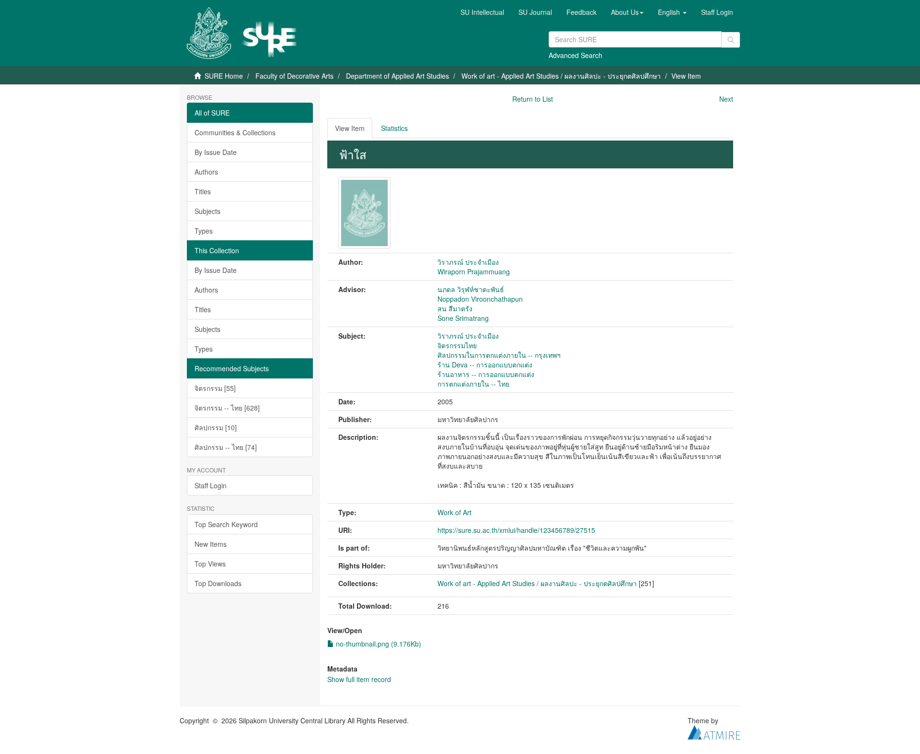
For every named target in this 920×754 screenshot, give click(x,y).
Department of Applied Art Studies (397, 76)
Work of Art (454, 512)
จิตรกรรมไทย (457, 345)
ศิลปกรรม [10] (216, 427)
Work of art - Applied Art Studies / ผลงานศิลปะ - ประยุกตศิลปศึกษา (561, 76)
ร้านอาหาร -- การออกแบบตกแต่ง (485, 374)
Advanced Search (575, 55)
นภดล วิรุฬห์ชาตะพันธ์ (470, 289)
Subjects (207, 211)
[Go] (730, 40)
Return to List (532, 99)
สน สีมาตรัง (454, 308)
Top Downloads (218, 583)
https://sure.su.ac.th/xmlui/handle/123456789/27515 (516, 530)
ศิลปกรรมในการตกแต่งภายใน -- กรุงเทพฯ (499, 355)
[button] (627, 12)
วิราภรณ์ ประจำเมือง (468, 262)
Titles (203, 191)
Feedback (581, 12)
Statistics (394, 128)
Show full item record (359, 679)
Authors (206, 172)
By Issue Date (216, 152)
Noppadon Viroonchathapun (480, 299)
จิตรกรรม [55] (215, 388)
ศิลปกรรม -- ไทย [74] (226, 447)
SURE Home (224, 76)
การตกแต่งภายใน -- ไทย (473, 384)
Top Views (210, 563)
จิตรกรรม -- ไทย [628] (227, 407)
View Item (350, 128)
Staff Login (211, 485)
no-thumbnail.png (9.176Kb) (377, 643)
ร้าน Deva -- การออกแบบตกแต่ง (484, 364)
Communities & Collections (235, 132)
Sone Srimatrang (463, 318)
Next (726, 99)
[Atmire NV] (714, 731)
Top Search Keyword (226, 524)
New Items (211, 544)
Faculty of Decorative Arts (294, 76)
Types (204, 231)
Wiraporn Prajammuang (473, 271)
